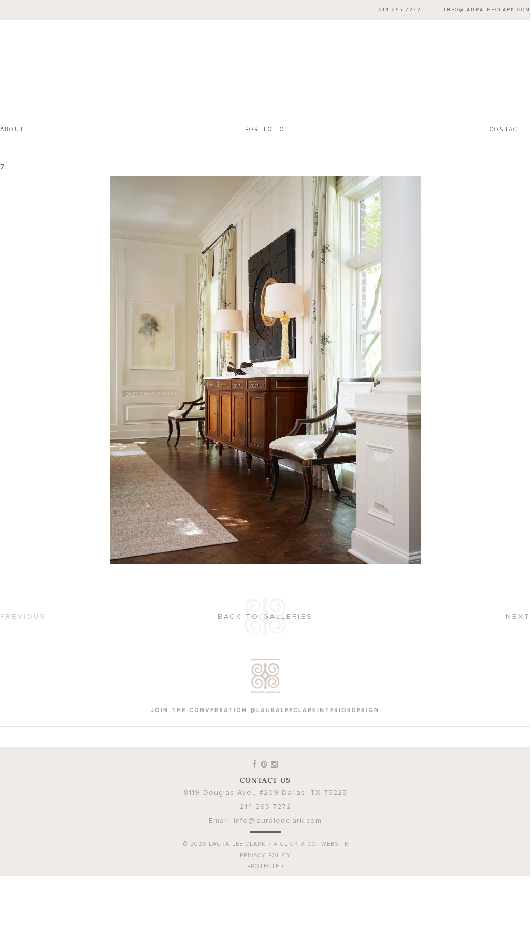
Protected (265, 866)
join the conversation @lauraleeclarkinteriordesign (265, 710)
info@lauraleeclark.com (487, 10)
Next (518, 616)
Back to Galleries (265, 616)
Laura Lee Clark (265, 70)
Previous (23, 616)
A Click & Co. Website (311, 844)
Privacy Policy (265, 855)
